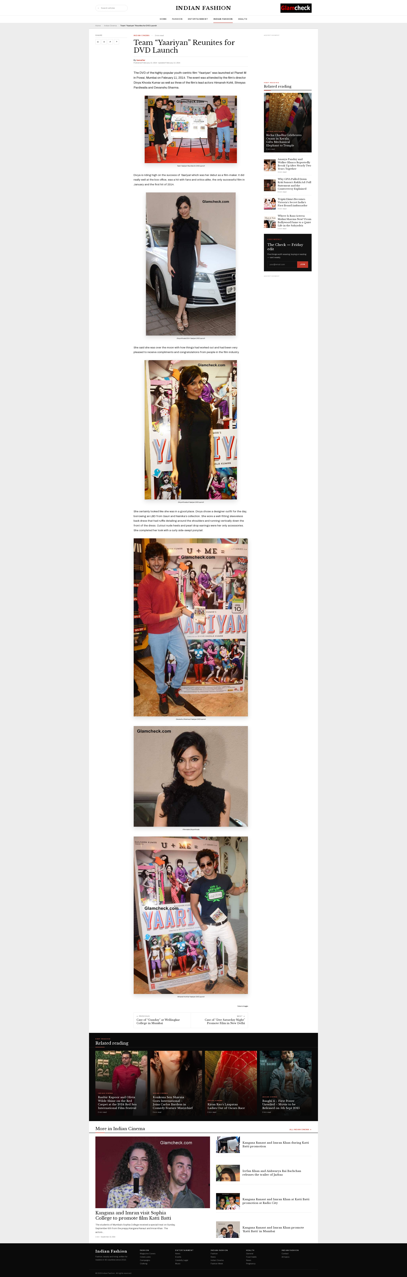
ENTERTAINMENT (198, 19)
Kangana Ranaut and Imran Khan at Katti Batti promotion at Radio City (275, 1201)
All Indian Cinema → (301, 1129)
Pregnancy (250, 1264)
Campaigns (145, 1260)
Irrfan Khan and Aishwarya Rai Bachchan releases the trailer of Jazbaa (271, 1172)
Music (177, 1264)
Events (178, 1257)
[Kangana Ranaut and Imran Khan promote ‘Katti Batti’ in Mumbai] (228, 1229)
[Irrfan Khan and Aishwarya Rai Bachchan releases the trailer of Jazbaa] (228, 1173)
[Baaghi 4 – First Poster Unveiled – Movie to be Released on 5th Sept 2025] (286, 1083)
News (177, 1254)
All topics (285, 1257)
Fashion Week (217, 1264)
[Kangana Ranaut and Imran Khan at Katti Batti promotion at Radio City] (228, 1201)
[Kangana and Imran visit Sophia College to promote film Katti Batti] (152, 1172)
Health (242, 19)
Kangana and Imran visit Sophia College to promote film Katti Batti (133, 1215)
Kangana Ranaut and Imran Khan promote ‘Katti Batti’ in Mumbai (273, 1229)
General (249, 1254)
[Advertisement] (288, 57)
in (98, 42)
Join (302, 264)
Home (163, 19)
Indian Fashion (203, 8)
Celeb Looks (145, 1257)
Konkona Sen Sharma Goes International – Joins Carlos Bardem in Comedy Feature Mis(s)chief (173, 1103)
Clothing (143, 1264)
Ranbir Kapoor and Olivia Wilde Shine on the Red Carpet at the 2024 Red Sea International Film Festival (117, 1103)
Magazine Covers (147, 1254)
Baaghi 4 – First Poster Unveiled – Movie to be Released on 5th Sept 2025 (281, 1104)
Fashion (177, 19)
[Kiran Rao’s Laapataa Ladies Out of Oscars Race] (231, 1083)
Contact (285, 1254)
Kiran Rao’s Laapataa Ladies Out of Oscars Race (226, 1106)
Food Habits (251, 1257)
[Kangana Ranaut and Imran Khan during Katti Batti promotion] (228, 1144)
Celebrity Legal (181, 1260)
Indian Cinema (110, 26)
